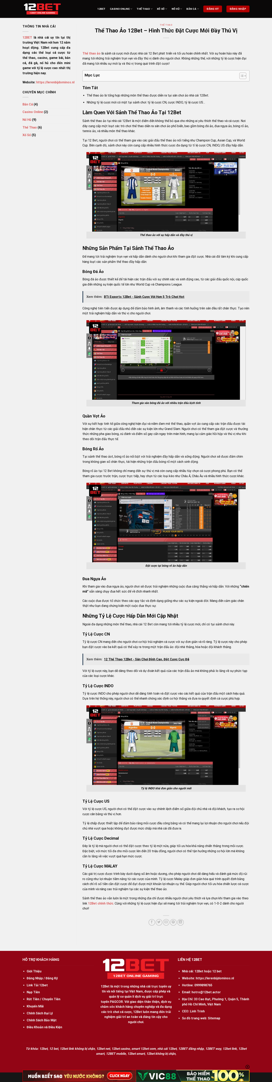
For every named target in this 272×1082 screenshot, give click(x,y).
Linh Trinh (197, 1011)
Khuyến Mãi (35, 1006)
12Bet (101, 8)
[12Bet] (42, 9)
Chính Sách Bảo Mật (42, 1020)
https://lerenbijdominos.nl (55, 82)
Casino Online (120, 8)
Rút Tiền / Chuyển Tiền (43, 999)
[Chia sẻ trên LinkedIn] (180, 922)
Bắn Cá (191, 8)
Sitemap (214, 1018)
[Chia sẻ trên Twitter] (159, 922)
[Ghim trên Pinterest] (173, 922)
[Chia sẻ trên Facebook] (152, 922)
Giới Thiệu (34, 971)
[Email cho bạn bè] (166, 922)
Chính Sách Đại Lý (40, 1013)
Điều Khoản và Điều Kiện (44, 1027)
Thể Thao (143, 8)
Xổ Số (160, 8)
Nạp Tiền (33, 992)
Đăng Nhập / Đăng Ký (42, 978)
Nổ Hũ (175, 8)
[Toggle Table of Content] (240, 75)
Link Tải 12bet (37, 985)
